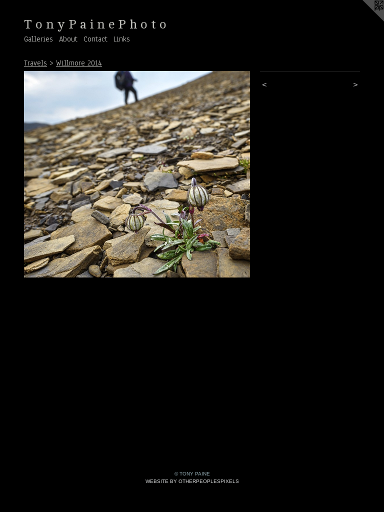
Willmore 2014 (79, 63)
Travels (35, 63)
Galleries (38, 39)
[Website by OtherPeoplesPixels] (364, 20)
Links (122, 39)
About (68, 39)
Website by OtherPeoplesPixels (192, 481)
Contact (96, 39)
